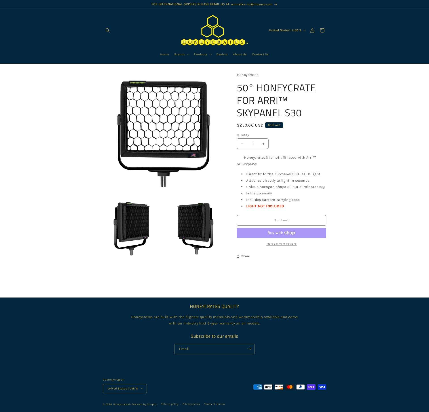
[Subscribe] (249, 348)
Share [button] (245, 256)
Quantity (243, 135)
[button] (108, 30)
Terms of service (214, 404)
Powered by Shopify (144, 404)
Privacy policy (191, 404)
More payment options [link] (282, 243)
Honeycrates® (122, 404)
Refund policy (170, 404)
